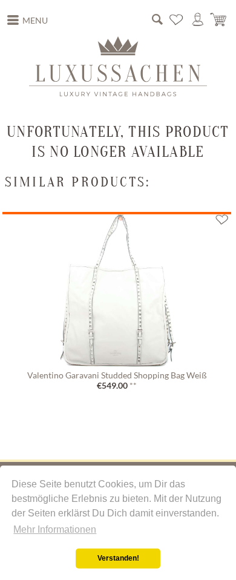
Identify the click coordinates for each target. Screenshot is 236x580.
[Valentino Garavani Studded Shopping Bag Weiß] (116, 290)
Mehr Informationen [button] (54, 529)
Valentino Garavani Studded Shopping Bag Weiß (117, 375)
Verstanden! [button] (118, 558)
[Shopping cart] (219, 20)
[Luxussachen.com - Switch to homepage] (118, 66)
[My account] (198, 20)
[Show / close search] (157, 20)
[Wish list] (176, 20)
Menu (35, 20)
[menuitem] (27, 20)
